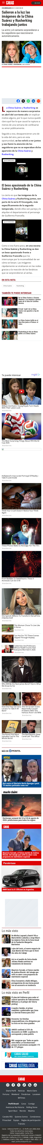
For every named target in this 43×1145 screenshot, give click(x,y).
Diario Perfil (11, 1091)
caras (21, 827)
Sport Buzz (12, 1111)
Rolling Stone (31, 1107)
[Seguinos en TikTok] (24, 1085)
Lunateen (36, 1094)
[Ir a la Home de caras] (10, 4)
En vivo (37, 3)
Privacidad (6, 1120)
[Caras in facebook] (13, 1085)
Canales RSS (8, 1116)
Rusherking (8, 154)
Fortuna (6, 1094)
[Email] (38, 101)
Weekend (15, 1094)
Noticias (21, 1091)
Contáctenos (35, 1116)
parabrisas (21, 863)
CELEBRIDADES (7, 8)
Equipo (16, 1120)
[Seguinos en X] (18, 1085)
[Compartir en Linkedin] (33, 101)
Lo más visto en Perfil (15, 993)
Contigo (31, 1103)
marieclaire (21, 792)
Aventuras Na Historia (15, 1107)
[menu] (3, 3)
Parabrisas (25, 1094)
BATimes (21, 1098)
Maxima (31, 1111)
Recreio (23, 1111)
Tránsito (21, 1124)
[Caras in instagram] (7, 1085)
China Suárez (24, 150)
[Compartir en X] (23, 101)
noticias (21, 757)
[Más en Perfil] (15, 751)
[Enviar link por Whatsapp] (28, 101)
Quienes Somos (21, 1116)
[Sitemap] (35, 1085)
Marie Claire (32, 1091)
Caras (23, 1103)
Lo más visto (10, 931)
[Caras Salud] (21, 1057)
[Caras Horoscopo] (21, 1067)
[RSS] (29, 1085)
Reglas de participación (31, 1120)
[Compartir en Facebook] (18, 101)
